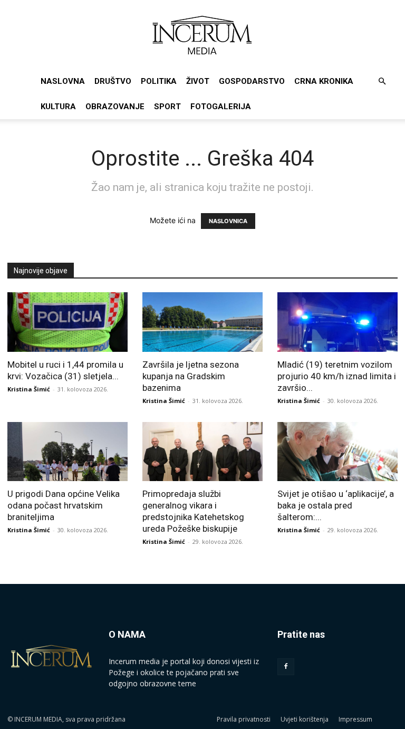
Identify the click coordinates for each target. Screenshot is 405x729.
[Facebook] (285, 666)
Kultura (58, 106)
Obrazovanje (114, 106)
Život (197, 81)
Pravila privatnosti (244, 719)
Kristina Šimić (28, 389)
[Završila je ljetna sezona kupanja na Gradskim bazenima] (202, 322)
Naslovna (63, 81)
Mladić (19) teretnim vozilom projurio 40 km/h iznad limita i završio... (336, 376)
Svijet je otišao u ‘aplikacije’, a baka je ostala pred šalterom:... (335, 505)
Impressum (355, 719)
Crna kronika (323, 81)
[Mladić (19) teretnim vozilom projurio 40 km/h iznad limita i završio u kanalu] (337, 322)
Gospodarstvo (252, 81)
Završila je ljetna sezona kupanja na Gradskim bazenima (190, 376)
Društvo (112, 81)
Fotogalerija (220, 106)
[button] (381, 81)
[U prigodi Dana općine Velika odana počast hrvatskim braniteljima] (67, 452)
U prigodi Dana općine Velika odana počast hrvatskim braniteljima (63, 505)
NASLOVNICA (228, 221)
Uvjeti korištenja (305, 719)
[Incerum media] (202, 35)
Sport (167, 106)
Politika (159, 81)
